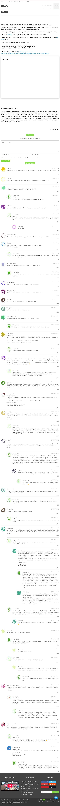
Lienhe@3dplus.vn (42, 255)
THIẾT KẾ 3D (28, 1)
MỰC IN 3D (21, 1)
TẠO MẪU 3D (10, 1)
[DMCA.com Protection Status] (46, 799)
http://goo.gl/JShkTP (22, 562)
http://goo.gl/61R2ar (22, 564)
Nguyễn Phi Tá (10, 234)
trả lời (57, 174)
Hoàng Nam (10, 394)
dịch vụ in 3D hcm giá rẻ (29, 375)
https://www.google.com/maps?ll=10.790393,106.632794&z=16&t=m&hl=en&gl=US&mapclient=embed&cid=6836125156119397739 (25, 52)
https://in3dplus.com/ (39, 199)
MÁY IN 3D (3, 1)
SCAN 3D (16, 1)
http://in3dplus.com (17, 375)
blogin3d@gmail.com (24, 642)
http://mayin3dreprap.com (29, 739)
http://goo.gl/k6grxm (22, 565)
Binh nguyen (10, 282)
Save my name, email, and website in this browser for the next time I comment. (20, 158)
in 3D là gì (9, 35)
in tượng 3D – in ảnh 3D (40, 430)
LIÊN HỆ (56, 6)
